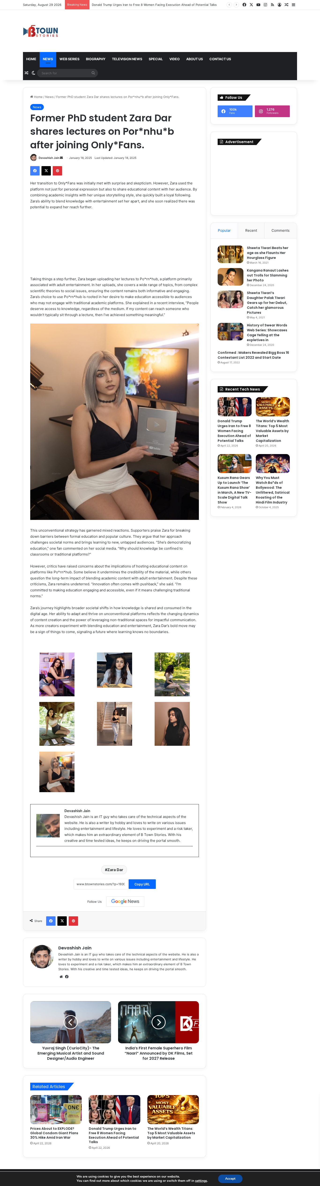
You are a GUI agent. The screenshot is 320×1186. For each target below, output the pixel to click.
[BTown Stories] (40, 31)
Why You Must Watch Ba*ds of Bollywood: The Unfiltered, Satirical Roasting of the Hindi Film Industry (273, 490)
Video (174, 59)
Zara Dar (115, 869)
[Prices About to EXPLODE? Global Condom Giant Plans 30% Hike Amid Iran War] (56, 1109)
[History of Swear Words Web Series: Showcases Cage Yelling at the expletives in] (230, 331)
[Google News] (125, 901)
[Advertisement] (254, 179)
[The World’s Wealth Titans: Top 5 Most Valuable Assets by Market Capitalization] (173, 1109)
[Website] (61, 977)
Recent (251, 230)
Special (156, 59)
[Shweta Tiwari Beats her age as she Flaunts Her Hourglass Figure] (230, 254)
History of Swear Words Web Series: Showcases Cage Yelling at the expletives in (267, 332)
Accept (230, 1178)
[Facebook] (35, 170)
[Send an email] (61, 158)
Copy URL (142, 884)
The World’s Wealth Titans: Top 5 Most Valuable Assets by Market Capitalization (171, 1133)
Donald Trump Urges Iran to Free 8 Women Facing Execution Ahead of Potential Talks (114, 1135)
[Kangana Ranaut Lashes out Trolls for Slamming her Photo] (230, 277)
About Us (194, 59)
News (48, 59)
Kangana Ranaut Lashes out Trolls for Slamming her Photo (268, 275)
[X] (46, 170)
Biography (95, 59)
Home (31, 59)
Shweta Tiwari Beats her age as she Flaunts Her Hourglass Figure (267, 253)
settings (201, 1181)
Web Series (69, 59)
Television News (127, 59)
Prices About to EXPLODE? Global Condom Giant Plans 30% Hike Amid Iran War (54, 1133)
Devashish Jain (49, 158)
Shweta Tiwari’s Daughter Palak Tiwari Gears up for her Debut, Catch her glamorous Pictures (267, 303)
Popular (224, 230)
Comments (281, 230)
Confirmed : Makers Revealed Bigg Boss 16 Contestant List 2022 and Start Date (253, 355)
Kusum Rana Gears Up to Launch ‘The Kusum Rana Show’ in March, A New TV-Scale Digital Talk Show (234, 490)
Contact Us (220, 59)
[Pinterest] (57, 170)
